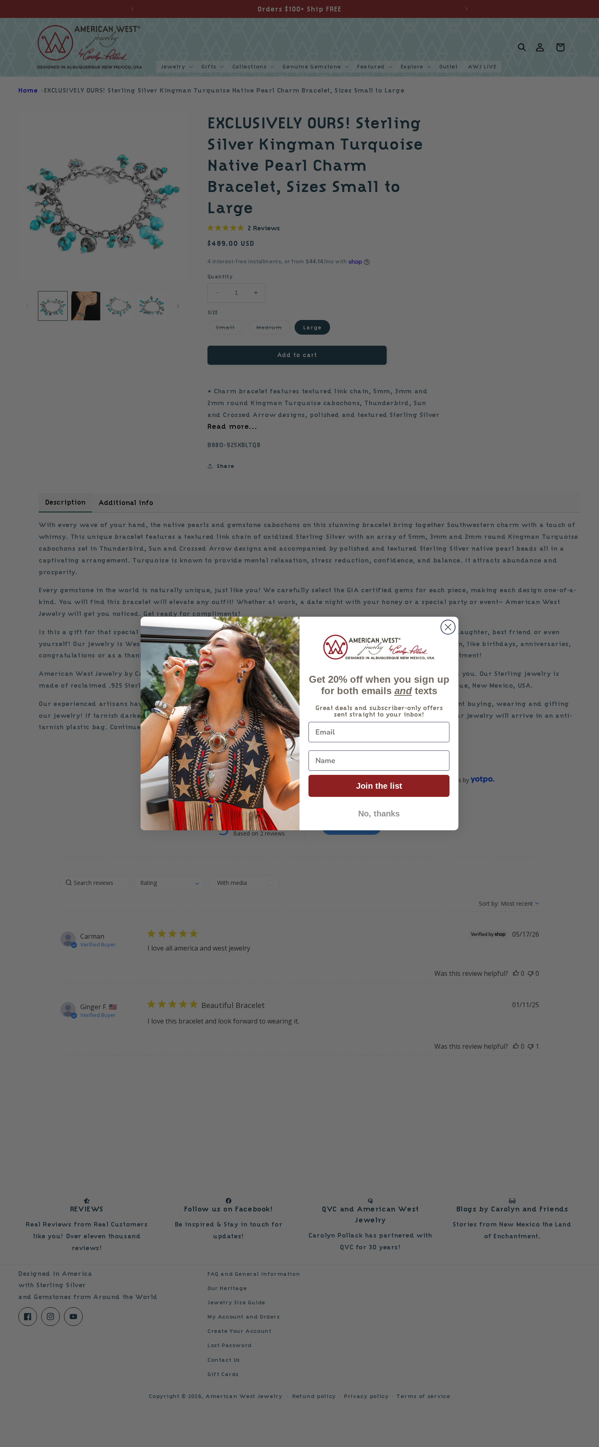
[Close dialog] (448, 627)
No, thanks (379, 813)
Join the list (379, 785)
